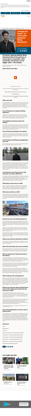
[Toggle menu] (29, 16)
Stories (6, 28)
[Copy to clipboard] (26, 51)
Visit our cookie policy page (25, 10)
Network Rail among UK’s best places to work (10, 343)
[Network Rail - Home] (3, 16)
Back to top (27, 414)
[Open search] (28, 16)
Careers (4, 326)
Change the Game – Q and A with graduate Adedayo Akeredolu (13, 334)
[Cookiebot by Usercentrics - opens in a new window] (27, 1)
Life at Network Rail (22, 45)
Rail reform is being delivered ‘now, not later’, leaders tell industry (22, 366)
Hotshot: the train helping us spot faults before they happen (22, 383)
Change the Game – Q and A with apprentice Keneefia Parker (12, 341)
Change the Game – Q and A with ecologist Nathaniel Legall (12, 339)
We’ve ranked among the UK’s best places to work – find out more (15, 91)
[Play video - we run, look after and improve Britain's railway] (15, 77)
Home (3, 28)
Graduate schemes (6, 328)
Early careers (5, 330)
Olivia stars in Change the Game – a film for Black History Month (13, 332)
